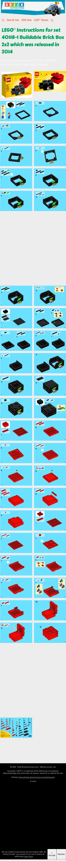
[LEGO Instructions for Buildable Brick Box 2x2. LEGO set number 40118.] (50, 85)
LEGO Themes (41, 20)
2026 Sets (26, 20)
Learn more (28, 856)
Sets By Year (13, 20)
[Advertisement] (33, 250)
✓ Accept (52, 854)
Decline (61, 854)
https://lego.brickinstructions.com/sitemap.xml (37, 777)
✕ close (33, 781)
